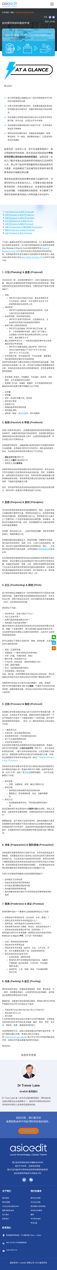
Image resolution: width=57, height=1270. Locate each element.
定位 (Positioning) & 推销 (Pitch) (19, 221)
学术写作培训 (36, 1219)
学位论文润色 (36, 1202)
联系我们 (5, 1219)
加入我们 (5, 1215)
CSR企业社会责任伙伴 (10, 1206)
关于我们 (6, 1191)
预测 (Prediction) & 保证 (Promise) (20, 230)
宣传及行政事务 (36, 1210)
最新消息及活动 (8, 1210)
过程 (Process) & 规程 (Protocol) (19, 224)
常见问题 (34, 1223)
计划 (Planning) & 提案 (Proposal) (19, 212)
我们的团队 (6, 1202)
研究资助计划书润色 (38, 1206)
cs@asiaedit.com (11, 1250)
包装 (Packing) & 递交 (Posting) (18, 233)
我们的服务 (36, 1191)
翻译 (32, 1215)
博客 (12, 12)
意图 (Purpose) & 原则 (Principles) (19, 218)
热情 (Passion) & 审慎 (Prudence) (19, 215)
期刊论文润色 (36, 1198)
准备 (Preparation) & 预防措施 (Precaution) (23, 227)
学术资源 (5, 12)
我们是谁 (5, 1198)
